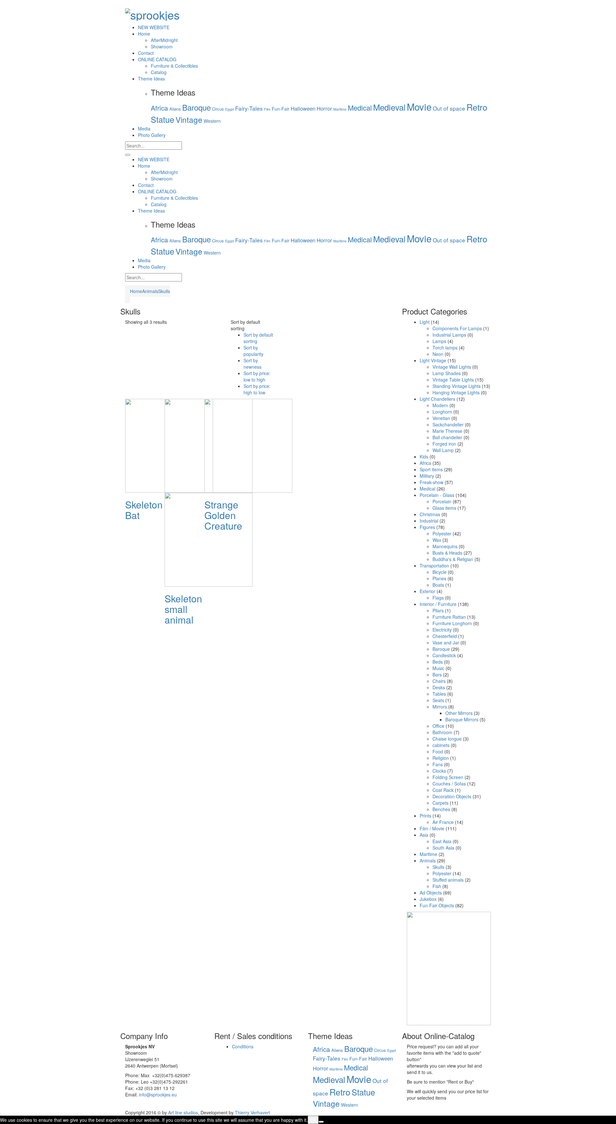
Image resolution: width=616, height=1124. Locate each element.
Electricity (442, 629)
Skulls (164, 291)
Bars (437, 674)
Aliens (175, 109)
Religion (440, 758)
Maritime (339, 109)
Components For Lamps (457, 328)
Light (425, 322)
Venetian (441, 418)
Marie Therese (447, 431)
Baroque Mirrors (461, 719)
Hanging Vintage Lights (456, 392)
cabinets (440, 745)
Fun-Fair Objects (437, 905)
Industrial (429, 520)
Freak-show (431, 482)
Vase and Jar (445, 642)
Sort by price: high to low (257, 389)
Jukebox (428, 899)
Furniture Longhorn (452, 623)
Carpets (440, 803)
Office (438, 726)
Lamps (439, 341)
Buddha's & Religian (452, 559)
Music (438, 668)
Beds (437, 661)
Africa (159, 108)
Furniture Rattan (449, 617)
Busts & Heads (447, 552)
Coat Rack (443, 790)
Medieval (389, 107)
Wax (436, 540)
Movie (419, 106)
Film (267, 109)
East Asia (441, 841)
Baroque (196, 107)
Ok (313, 1120)
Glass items (444, 508)
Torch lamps (445, 347)
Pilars (438, 610)
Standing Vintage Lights (456, 386)
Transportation (434, 565)
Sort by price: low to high (257, 376)
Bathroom (442, 732)
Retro (476, 107)
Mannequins (445, 546)
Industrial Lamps (449, 334)
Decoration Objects (451, 796)
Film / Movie (432, 828)
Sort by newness (252, 363)
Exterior (427, 591)
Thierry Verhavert (252, 1112)
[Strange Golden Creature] (248, 445)
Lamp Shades (446, 373)
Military (427, 476)
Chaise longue (447, 738)
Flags (438, 597)
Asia (424, 835)
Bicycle (439, 572)
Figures (427, 527)
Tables (439, 694)
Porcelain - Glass (437, 495)
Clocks (439, 771)
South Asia (443, 847)
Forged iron (444, 443)
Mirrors (439, 706)
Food (437, 751)
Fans (437, 764)
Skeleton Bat (144, 510)
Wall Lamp (443, 450)
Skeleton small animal (183, 608)
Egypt (229, 109)
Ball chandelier (447, 437)
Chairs (439, 681)
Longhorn (442, 411)
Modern (440, 405)
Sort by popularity (253, 350)
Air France (443, 822)
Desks (438, 687)
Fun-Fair (280, 108)
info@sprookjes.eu (158, 1094)
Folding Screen (447, 777)
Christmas (430, 514)
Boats (438, 585)
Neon (437, 354)
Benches (441, 809)
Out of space (449, 108)
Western (212, 121)
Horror (324, 108)
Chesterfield (444, 636)
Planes (439, 578)
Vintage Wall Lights (451, 367)
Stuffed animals (448, 880)
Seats (438, 700)
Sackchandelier (448, 424)
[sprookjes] (152, 12)
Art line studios (183, 1112)
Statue (162, 119)
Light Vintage (433, 360)
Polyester (441, 533)
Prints (425, 815)
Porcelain (441, 501)
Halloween (303, 108)
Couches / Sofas (449, 783)
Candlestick (444, 655)
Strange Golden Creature (223, 515)
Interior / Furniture (438, 604)
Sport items (431, 469)
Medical (360, 108)
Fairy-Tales (249, 108)
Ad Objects (431, 892)
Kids (424, 456)
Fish (436, 886)
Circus (218, 109)
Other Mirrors (459, 713)
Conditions (242, 1046)
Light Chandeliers (437, 399)
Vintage (188, 119)
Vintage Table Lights (453, 379)
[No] (321, 1122)
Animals (150, 291)
